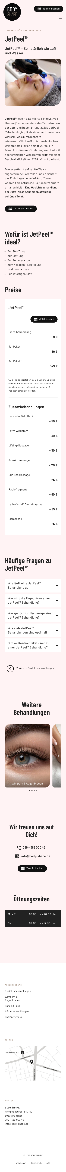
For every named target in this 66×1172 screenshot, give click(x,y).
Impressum (20, 1163)
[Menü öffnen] (61, 18)
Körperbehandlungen (17, 1011)
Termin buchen (51, 8)
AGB (48, 1163)
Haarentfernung (14, 1016)
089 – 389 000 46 (34, 847)
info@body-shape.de (35, 856)
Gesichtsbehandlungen (18, 991)
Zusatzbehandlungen (26, 406)
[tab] (29, 790)
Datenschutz (36, 1163)
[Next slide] (58, 756)
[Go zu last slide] (8, 756)
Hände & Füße (13, 1005)
